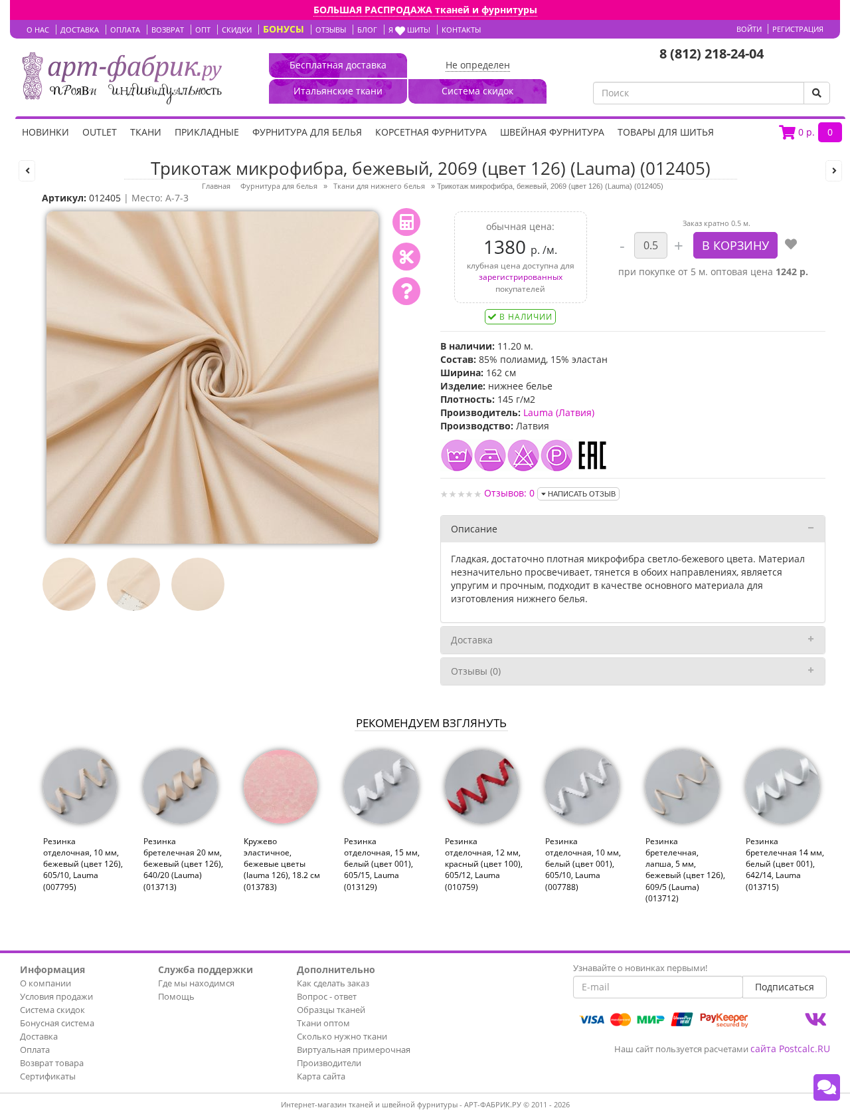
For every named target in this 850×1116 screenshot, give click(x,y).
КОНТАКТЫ (461, 30)
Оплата (35, 1050)
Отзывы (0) (476, 671)
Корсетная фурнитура (431, 132)
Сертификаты (48, 1076)
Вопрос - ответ (327, 996)
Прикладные (207, 132)
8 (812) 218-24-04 (711, 53)
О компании (45, 983)
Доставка (472, 639)
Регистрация (797, 29)
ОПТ (203, 30)
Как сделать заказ (333, 983)
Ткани (145, 132)
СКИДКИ (237, 30)
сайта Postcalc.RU (790, 1048)
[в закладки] (791, 245)
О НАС (38, 30)
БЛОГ (367, 30)
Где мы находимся (196, 983)
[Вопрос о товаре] (406, 291)
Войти (749, 29)
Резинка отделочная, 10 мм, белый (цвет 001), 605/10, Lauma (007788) (583, 864)
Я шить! (409, 30)
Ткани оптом (323, 1023)
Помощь (176, 996)
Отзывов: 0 (509, 493)
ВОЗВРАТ (167, 30)
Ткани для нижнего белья (379, 186)
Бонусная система (57, 1023)
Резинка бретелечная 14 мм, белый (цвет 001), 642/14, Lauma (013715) (785, 864)
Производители (329, 1063)
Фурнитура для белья (307, 132)
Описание (474, 528)
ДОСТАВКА (79, 30)
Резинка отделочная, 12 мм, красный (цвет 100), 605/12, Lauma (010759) (484, 864)
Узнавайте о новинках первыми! (640, 967)
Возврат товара (52, 1063)
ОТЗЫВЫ (330, 30)
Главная (216, 186)
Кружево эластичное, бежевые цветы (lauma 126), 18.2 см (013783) (282, 864)
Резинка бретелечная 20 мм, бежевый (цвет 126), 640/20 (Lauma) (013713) (183, 864)
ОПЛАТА (125, 30)
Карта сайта (321, 1076)
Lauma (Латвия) (558, 412)
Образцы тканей (331, 1010)
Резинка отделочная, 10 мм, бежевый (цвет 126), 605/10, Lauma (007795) (83, 864)
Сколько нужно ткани (342, 1036)
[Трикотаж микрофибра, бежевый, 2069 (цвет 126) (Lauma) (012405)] (212, 376)
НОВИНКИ (45, 132)
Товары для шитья (666, 132)
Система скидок (52, 1010)
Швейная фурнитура (552, 132)
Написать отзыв (581, 494)
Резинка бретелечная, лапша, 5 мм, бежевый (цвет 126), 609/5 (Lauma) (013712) (685, 870)
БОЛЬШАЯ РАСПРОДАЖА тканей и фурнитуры (425, 9)
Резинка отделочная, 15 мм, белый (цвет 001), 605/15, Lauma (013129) (382, 864)
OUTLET (99, 132)
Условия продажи (56, 996)
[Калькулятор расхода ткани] (406, 222)
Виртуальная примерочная (353, 1050)
